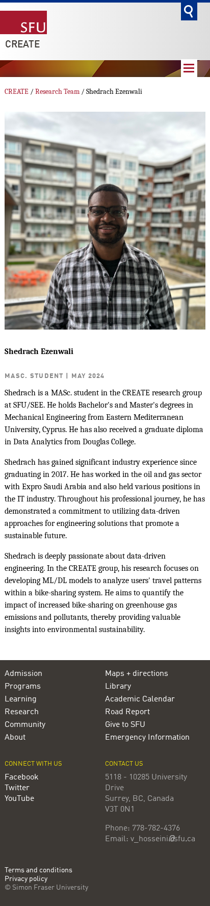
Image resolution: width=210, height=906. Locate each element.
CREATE (22, 45)
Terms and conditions (38, 870)
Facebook (22, 777)
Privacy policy (26, 879)
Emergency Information (147, 738)
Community (25, 725)
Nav (189, 68)
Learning (21, 699)
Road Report (127, 712)
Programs (23, 687)
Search (189, 11)
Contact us (124, 764)
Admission (23, 674)
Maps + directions (136, 674)
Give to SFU (125, 725)
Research (22, 712)
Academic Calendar (140, 699)
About (15, 738)
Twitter (17, 788)
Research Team (57, 91)
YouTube (19, 799)
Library (118, 687)
